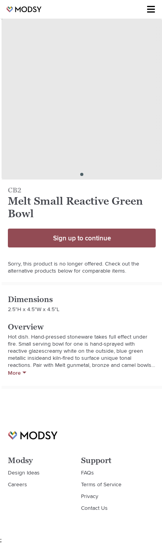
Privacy (89, 496)
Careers (17, 484)
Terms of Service (101, 484)
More (14, 372)
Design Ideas (24, 472)
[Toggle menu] (151, 9)
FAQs (87, 472)
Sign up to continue (82, 238)
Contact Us (94, 507)
